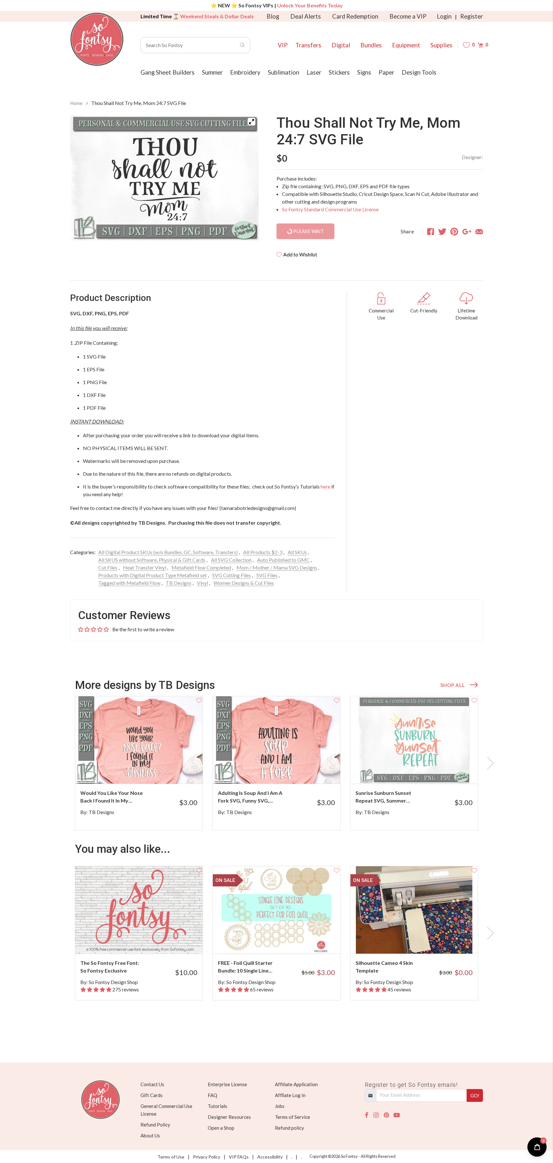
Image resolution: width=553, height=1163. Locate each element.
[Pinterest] (386, 1115)
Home (76, 103)
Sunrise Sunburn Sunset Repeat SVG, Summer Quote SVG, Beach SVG (383, 797)
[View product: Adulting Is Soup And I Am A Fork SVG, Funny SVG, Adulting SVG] (276, 740)
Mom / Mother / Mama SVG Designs (276, 567)
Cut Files (107, 567)
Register (471, 16)
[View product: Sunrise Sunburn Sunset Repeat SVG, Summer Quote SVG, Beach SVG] (414, 740)
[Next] (246, 178)
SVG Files (266, 575)
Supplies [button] (441, 45)
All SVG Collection (231, 560)
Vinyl (202, 583)
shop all (452, 685)
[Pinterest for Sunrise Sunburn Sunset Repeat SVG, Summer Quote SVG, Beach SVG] (423, 771)
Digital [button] (341, 45)
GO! (474, 1095)
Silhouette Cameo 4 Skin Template (384, 966)
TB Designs (178, 583)
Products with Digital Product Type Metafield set (152, 575)
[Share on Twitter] (442, 231)
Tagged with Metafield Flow (129, 583)
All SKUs (297, 552)
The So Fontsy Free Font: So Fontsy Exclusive (109, 966)
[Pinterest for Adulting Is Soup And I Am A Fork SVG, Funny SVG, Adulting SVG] (285, 771)
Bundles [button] (371, 45)
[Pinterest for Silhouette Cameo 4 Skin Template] (423, 941)
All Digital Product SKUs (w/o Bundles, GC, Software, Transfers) (168, 552)
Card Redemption (355, 16)
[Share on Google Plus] (466, 231)
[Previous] (83, 178)
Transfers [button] (308, 45)
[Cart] (480, 45)
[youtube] (397, 1115)
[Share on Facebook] (430, 231)
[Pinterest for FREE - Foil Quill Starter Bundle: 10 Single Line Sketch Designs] (285, 941)
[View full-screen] (251, 121)
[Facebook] (366, 1115)
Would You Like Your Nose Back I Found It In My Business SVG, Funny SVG (111, 797)
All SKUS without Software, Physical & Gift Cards (151, 560)
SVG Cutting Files (231, 575)
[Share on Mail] (479, 231)
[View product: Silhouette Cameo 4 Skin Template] (414, 910)
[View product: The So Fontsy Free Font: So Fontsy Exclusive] (139, 910)
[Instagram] (376, 1115)
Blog (273, 16)
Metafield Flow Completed (201, 567)
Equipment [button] (406, 45)
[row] (276, 763)
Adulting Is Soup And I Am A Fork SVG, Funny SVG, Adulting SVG (250, 797)
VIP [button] (283, 45)
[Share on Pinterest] (454, 231)
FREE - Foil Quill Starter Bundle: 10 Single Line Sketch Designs (245, 967)
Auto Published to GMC (283, 560)
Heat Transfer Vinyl (144, 567)
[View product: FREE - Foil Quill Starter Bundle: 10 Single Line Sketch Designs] (276, 910)
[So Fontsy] (97, 39)
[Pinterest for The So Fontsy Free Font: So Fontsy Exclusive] (147, 941)
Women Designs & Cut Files (243, 583)
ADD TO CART (176, 771)
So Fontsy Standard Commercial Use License (330, 209)
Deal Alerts (305, 16)
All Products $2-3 (262, 552)
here (325, 486)
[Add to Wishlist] (199, 699)
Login (444, 16)
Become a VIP (408, 16)
